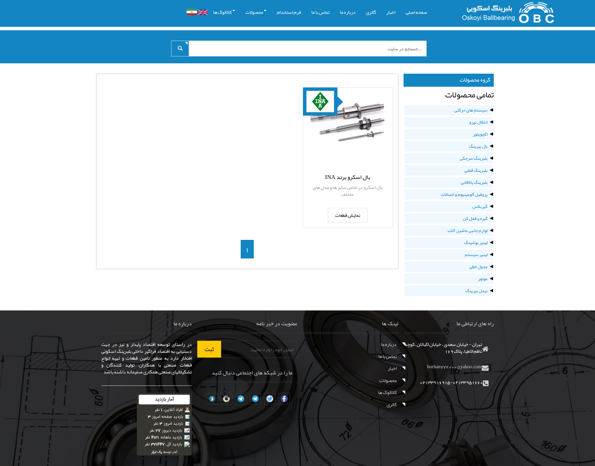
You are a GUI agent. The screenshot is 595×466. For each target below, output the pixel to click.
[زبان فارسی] (192, 12)
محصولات (254, 12)
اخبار (390, 12)
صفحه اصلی (416, 12)
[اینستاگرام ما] (226, 398)
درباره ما (348, 12)
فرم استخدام (289, 12)
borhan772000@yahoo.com (454, 366)
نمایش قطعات (347, 215)
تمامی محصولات (469, 94)
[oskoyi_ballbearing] (212, 398)
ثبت (209, 349)
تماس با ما (320, 12)
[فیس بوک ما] (284, 398)
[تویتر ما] (269, 398)
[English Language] (203, 12)
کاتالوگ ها (222, 12)
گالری (371, 12)
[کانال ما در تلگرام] (255, 398)
